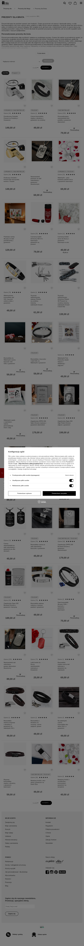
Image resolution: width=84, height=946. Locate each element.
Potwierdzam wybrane (24, 493)
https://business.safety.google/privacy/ (31, 463)
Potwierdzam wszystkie (59, 493)
